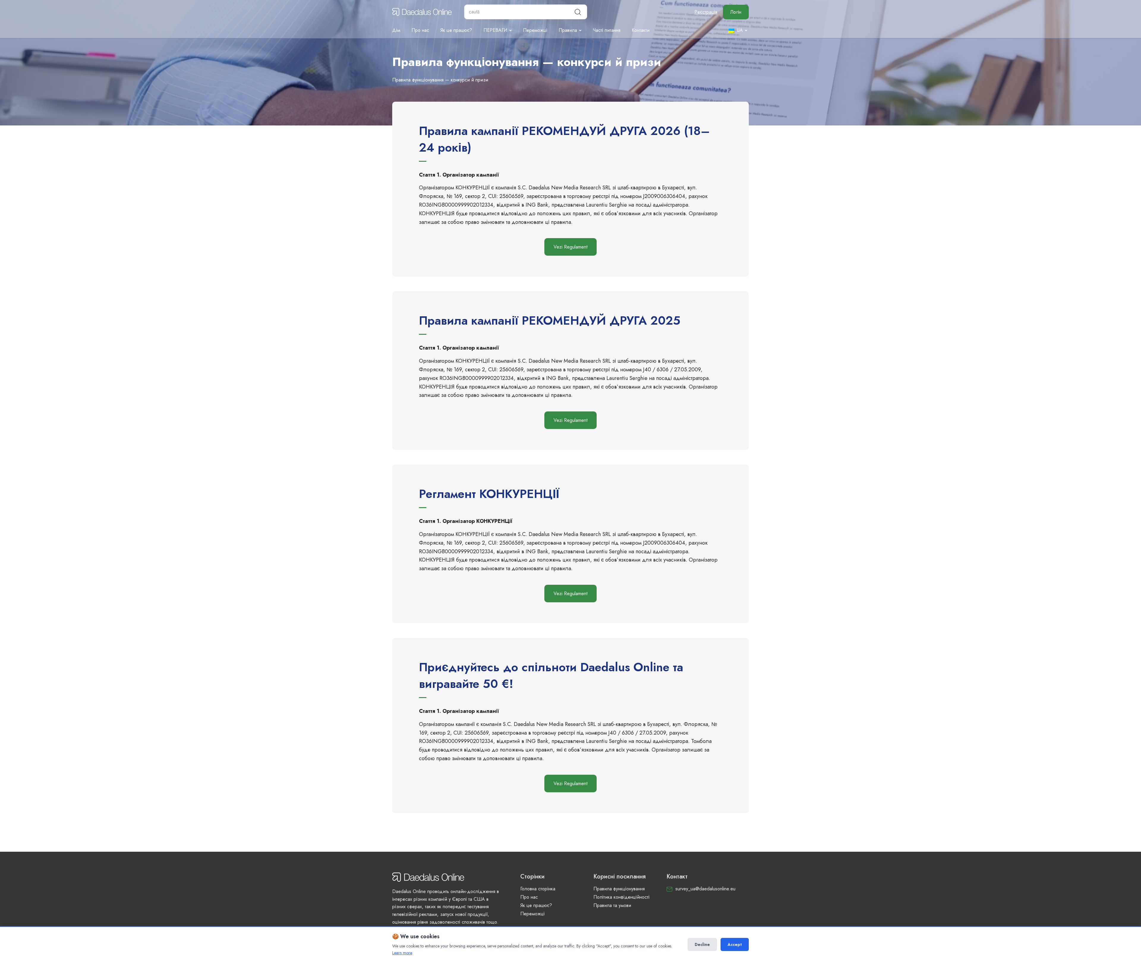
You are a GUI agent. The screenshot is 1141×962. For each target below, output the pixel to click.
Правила (568, 30)
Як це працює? (456, 30)
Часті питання (606, 30)
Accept (735, 944)
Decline (702, 944)
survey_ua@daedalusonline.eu (705, 888)
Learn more (402, 953)
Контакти (641, 30)
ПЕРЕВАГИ (495, 30)
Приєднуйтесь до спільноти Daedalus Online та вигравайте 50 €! (551, 675)
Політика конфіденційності (621, 897)
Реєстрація (705, 12)
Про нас (420, 30)
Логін (735, 12)
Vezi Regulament (570, 246)
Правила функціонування (619, 888)
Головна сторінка (537, 888)
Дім (396, 30)
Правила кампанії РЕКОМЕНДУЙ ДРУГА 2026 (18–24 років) (564, 139)
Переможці (535, 30)
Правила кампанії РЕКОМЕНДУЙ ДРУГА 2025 (549, 320)
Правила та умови (612, 905)
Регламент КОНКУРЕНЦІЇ (489, 493)
